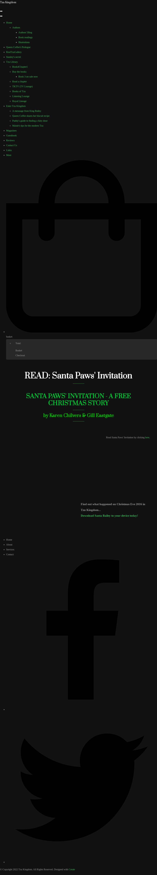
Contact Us (11, 145)
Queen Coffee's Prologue (18, 47)
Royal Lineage (19, 101)
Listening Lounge (20, 96)
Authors (16, 27)
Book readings (25, 37)
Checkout (20, 355)
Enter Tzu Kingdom (16, 106)
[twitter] (81, 862)
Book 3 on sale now (28, 76)
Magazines (11, 130)
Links (9, 150)
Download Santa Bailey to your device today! (109, 515)
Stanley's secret (13, 57)
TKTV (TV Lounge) (22, 86)
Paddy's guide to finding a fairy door (30, 120)
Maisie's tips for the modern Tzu (27, 125)
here (147, 437)
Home (9, 22)
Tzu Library (12, 62)
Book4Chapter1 (20, 66)
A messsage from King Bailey (26, 111)
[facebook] (81, 709)
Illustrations (24, 42)
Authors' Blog (25, 32)
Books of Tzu (19, 91)
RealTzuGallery (14, 52)
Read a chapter (19, 81)
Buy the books (19, 71)
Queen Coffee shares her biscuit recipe (31, 116)
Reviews (10, 140)
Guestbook (11, 135)
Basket (18, 350)
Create (72, 869)
